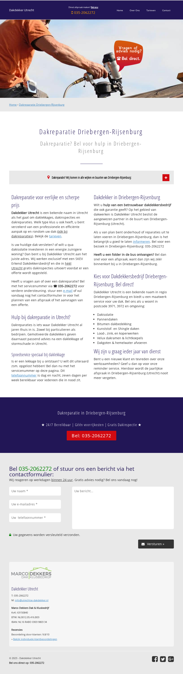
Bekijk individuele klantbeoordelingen (35, 639)
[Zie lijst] (165, 177)
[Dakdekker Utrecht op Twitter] (163, 659)
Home (13, 105)
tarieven (55, 236)
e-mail (68, 291)
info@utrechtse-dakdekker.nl (31, 600)
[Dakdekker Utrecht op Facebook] (155, 659)
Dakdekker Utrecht (21, 10)
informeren (141, 241)
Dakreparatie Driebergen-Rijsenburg (41, 105)
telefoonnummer (24, 375)
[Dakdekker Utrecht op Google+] (171, 659)
